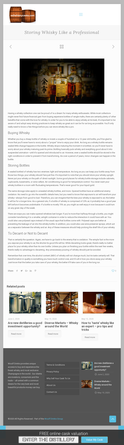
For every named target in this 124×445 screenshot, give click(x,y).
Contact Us (51, 392)
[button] (94, 439)
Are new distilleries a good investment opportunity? (25, 324)
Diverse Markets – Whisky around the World (61, 324)
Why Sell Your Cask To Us (58, 378)
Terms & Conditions (55, 365)
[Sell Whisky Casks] (22, 14)
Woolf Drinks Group (53, 419)
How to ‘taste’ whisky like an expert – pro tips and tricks (98, 326)
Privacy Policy (52, 371)
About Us (50, 385)
